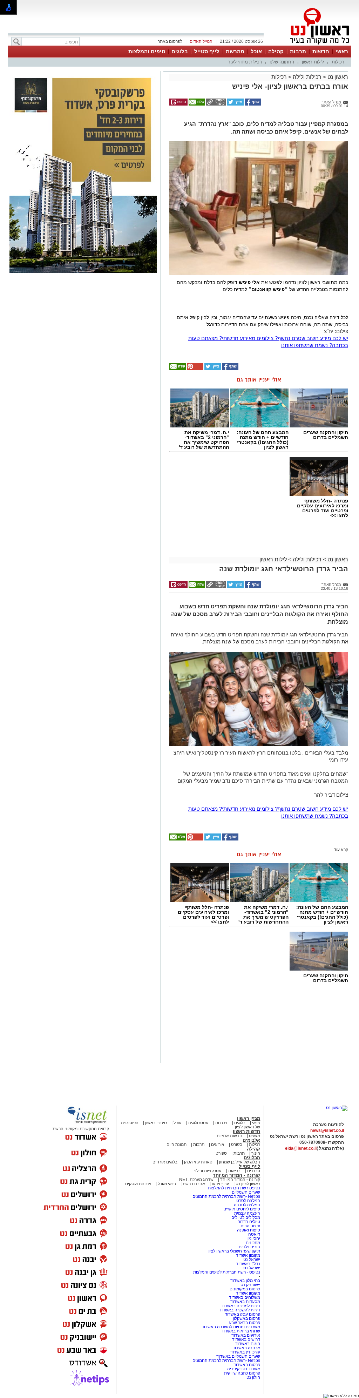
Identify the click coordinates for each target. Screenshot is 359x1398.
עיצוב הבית (250, 1225)
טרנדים (253, 1170)
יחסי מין (253, 1238)
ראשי (342, 51)
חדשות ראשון (246, 1131)
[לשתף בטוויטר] (235, 104)
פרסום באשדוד (246, 1364)
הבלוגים (252, 1157)
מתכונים (253, 1242)
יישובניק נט (249, 1284)
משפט (254, 1135)
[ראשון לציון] (307, 44)
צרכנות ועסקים (138, 1183)
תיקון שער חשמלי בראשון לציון (234, 1251)
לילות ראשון (313, 62)
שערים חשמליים (245, 1192)
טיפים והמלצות (146, 51)
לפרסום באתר (170, 41)
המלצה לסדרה (246, 1204)
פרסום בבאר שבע (244, 1322)
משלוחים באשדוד (244, 1297)
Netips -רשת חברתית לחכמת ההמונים (226, 1196)
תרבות (298, 51)
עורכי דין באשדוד (245, 1352)
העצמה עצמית (246, 1213)
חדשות (320, 51)
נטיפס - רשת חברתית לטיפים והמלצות (226, 1272)
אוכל (256, 51)
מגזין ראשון (248, 1118)
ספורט (236, 1144)
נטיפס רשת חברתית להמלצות (234, 1188)
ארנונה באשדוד (246, 1347)
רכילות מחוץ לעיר (245, 62)
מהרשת (235, 51)
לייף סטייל (206, 51)
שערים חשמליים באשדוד (238, 1356)
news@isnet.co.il (327, 1130)
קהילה (276, 51)
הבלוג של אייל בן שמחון (239, 1162)
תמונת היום (177, 1144)
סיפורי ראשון (156, 1122)
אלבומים (251, 1140)
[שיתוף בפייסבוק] (252, 104)
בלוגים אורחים (165, 1162)
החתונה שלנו (282, 62)
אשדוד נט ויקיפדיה (243, 1368)
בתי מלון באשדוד (245, 1280)
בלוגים (179, 51)
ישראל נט (251, 1259)
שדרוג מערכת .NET (196, 1179)
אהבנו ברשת (194, 1183)
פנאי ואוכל (167, 1183)
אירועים (217, 1144)
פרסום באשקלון (246, 1318)
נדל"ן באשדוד (248, 1263)
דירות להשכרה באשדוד (239, 1310)
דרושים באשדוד (246, 1339)
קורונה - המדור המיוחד (236, 1175)
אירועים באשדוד (245, 1335)
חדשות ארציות (229, 1135)
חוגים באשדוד (247, 1343)
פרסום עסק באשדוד (242, 1314)
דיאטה (254, 1234)
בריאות (234, 1170)
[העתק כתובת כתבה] (215, 104)
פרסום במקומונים (245, 1288)
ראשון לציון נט (248, 1183)
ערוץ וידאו (220, 1183)
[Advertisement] (83, 378)
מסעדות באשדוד (245, 1301)
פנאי (256, 1122)
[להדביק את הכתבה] (194, 368)
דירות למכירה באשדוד (240, 1305)
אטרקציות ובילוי (208, 1170)
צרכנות (221, 1122)
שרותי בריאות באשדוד (240, 1331)
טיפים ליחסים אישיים (241, 1209)
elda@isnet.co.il (301, 1148)
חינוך (255, 1153)
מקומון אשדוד (248, 1255)
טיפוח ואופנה (248, 1230)
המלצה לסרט (248, 1200)
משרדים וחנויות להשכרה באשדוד (231, 1326)
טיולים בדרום (248, 1221)
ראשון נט (337, 77)
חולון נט (253, 1377)
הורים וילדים (249, 1246)
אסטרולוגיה (198, 1122)
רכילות (338, 62)
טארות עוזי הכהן (198, 1162)
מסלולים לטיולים (245, 1217)
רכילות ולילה (307, 77)
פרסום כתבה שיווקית (241, 1373)
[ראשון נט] (336, 1107)
